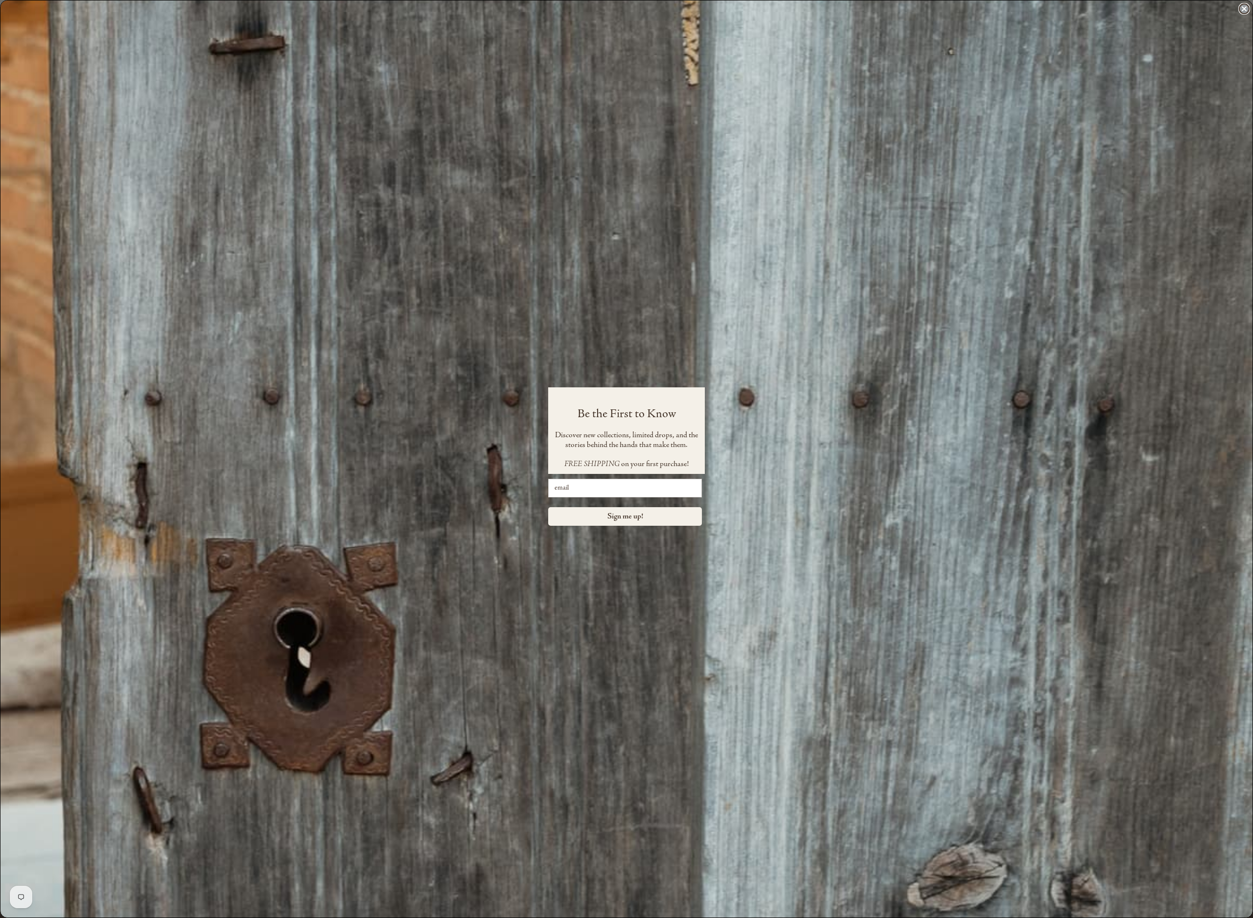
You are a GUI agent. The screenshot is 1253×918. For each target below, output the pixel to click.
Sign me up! (625, 516)
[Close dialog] (1244, 9)
